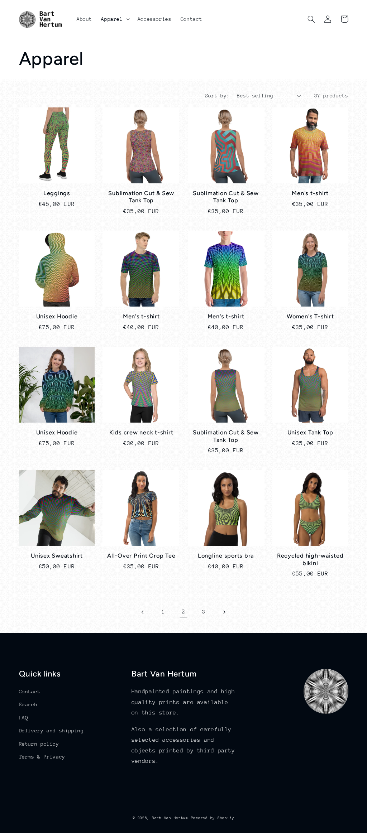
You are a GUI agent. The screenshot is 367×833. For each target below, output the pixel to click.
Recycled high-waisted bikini (310, 559)
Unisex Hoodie (57, 316)
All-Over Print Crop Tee (141, 555)
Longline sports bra (226, 555)
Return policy (39, 744)
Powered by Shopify (212, 818)
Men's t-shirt (310, 193)
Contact (29, 691)
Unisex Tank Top (310, 432)
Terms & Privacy (42, 757)
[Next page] (224, 612)
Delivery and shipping (51, 730)
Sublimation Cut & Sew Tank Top (141, 197)
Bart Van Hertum (170, 818)
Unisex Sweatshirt (57, 555)
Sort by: (217, 95)
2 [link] (183, 611)
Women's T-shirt (310, 316)
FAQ (23, 718)
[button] (115, 19)
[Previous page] (143, 612)
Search (28, 704)
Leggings (56, 193)
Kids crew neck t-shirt (141, 432)
